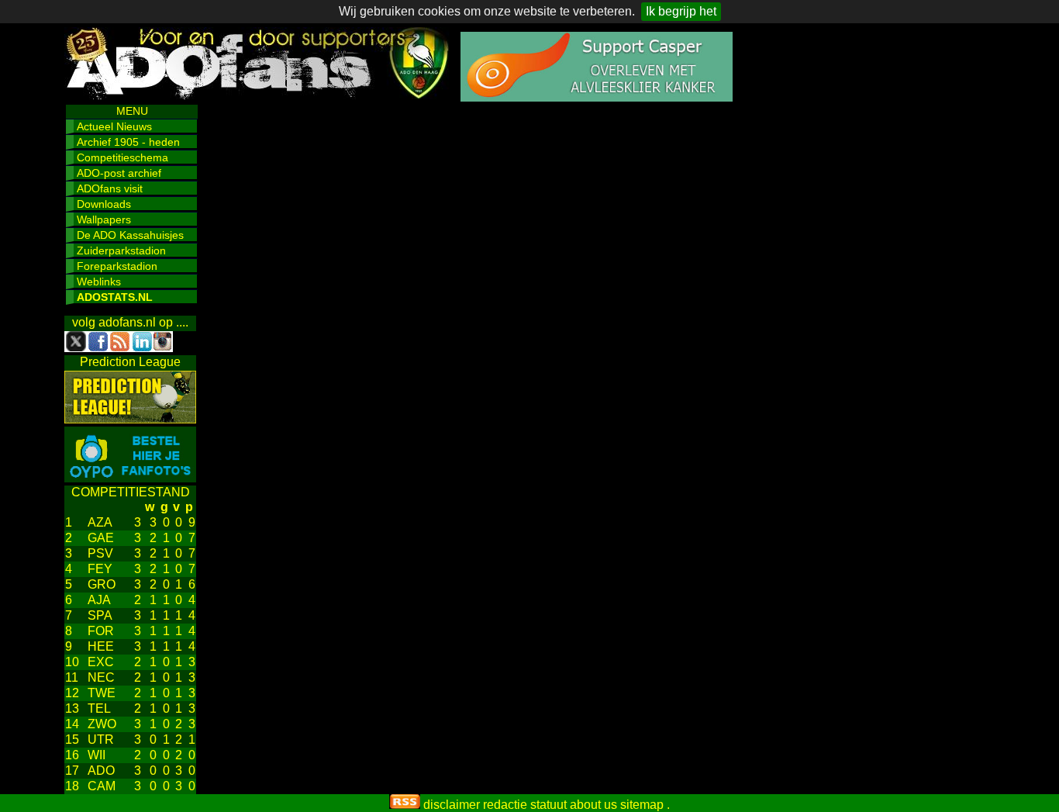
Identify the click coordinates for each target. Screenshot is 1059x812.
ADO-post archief (119, 173)
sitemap (642, 804)
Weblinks (99, 281)
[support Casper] (597, 97)
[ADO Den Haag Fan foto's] (130, 478)
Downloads (104, 204)
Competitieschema (122, 157)
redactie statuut (525, 804)
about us (593, 804)
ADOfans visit (110, 188)
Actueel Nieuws (114, 126)
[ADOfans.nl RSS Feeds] (404, 804)
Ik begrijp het (681, 11)
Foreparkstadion (117, 266)
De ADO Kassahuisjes (130, 235)
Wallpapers (104, 219)
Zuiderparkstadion (121, 250)
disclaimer (451, 804)
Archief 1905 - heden (128, 142)
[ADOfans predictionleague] (130, 419)
